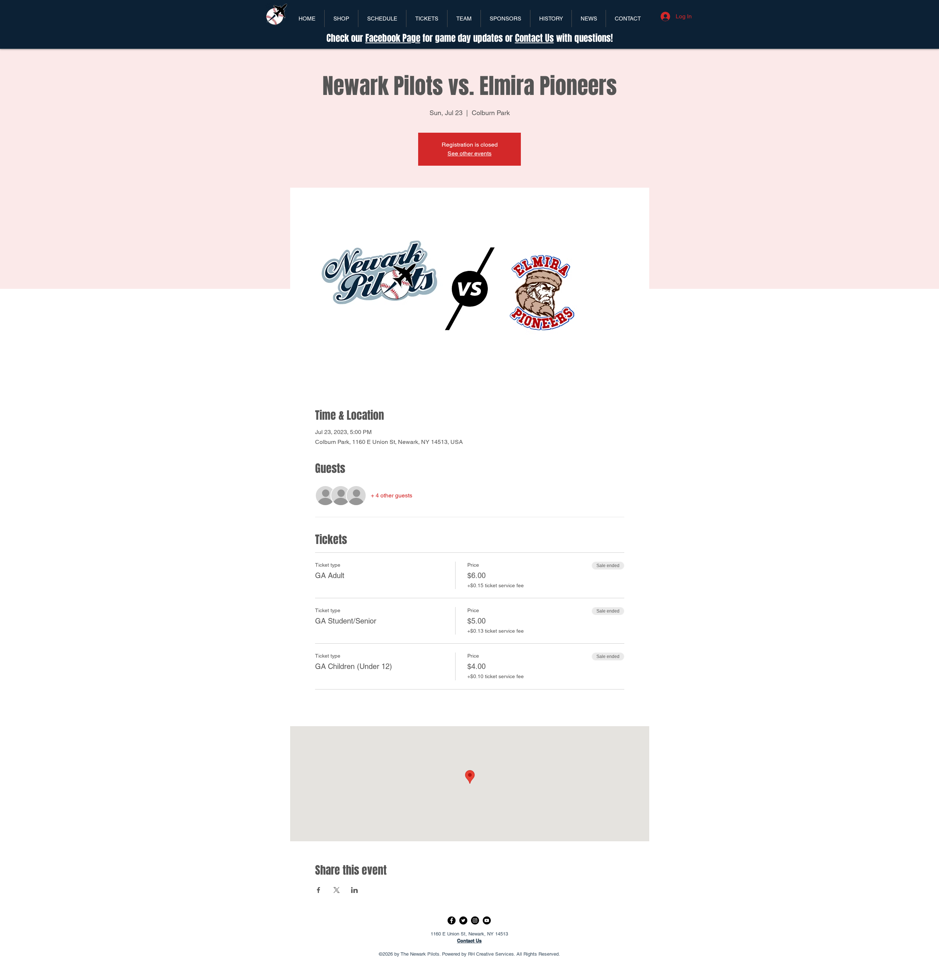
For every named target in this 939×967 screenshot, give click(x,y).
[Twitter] (463, 920)
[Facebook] (451, 920)
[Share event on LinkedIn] (354, 890)
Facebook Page (392, 38)
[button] (426, 18)
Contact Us (534, 38)
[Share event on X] (336, 890)
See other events (469, 153)
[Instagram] (475, 920)
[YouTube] (487, 920)
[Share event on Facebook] (318, 890)
